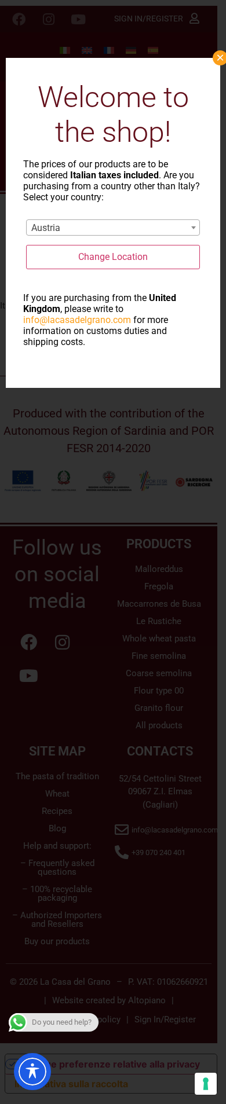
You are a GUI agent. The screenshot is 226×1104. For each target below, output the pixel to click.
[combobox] (113, 227)
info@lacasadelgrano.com (77, 319)
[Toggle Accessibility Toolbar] (32, 1071)
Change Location (113, 256)
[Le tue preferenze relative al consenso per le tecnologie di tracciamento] (206, 1084)
